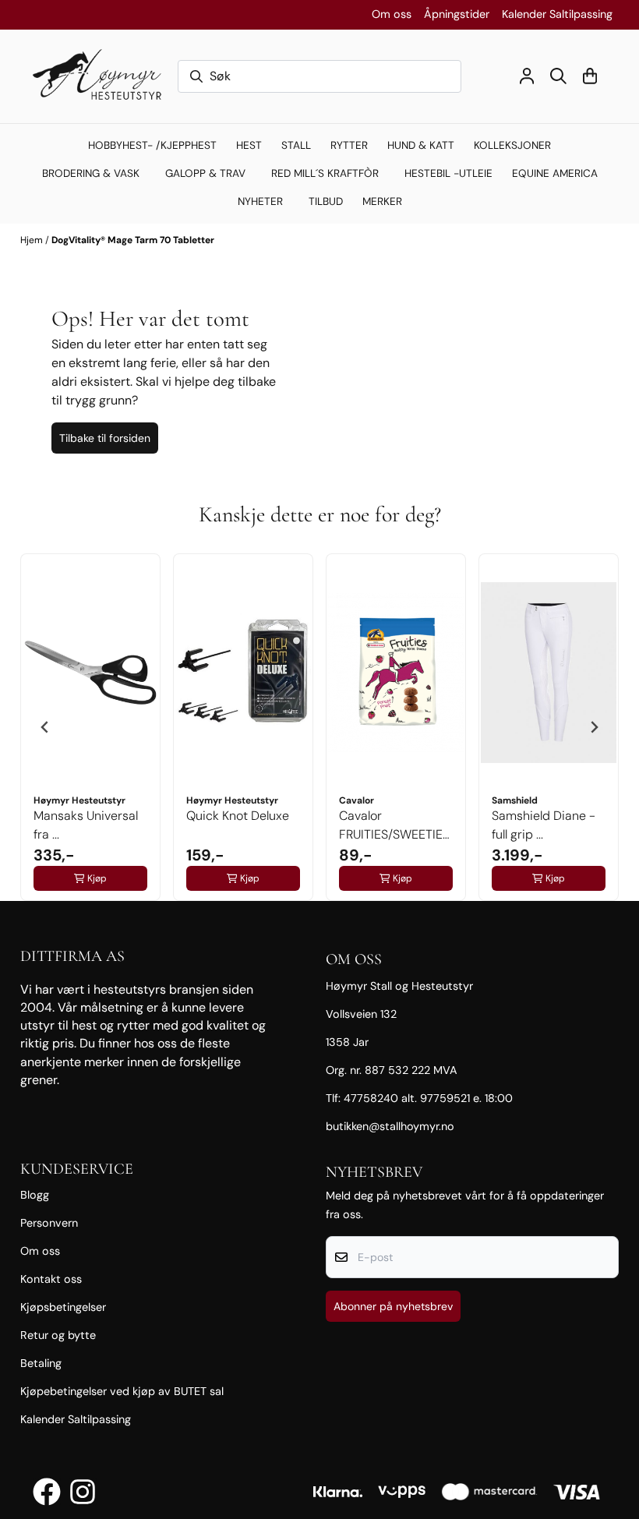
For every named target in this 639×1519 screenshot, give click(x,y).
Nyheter (260, 201)
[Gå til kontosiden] (526, 76)
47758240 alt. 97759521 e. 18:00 (428, 1098)
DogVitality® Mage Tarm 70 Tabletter (132, 240)
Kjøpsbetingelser (63, 1307)
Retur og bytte (58, 1335)
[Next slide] (593, 727)
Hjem (32, 240)
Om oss (391, 14)
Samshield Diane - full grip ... (543, 825)
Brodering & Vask (90, 173)
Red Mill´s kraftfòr (325, 173)
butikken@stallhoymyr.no (390, 1126)
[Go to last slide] (45, 727)
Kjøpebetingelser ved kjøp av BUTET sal (122, 1391)
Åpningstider (456, 14)
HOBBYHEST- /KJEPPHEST (152, 145)
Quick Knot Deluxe (237, 815)
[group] (90, 727)
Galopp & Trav (205, 173)
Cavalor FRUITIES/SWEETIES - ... (394, 825)
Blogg (34, 1195)
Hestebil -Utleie (448, 173)
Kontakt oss (51, 1279)
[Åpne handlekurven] (590, 76)
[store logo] (102, 76)
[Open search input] (558, 76)
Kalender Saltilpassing (557, 14)
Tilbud (326, 201)
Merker (382, 201)
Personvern (49, 1223)
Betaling (41, 1363)
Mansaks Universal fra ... (86, 825)
